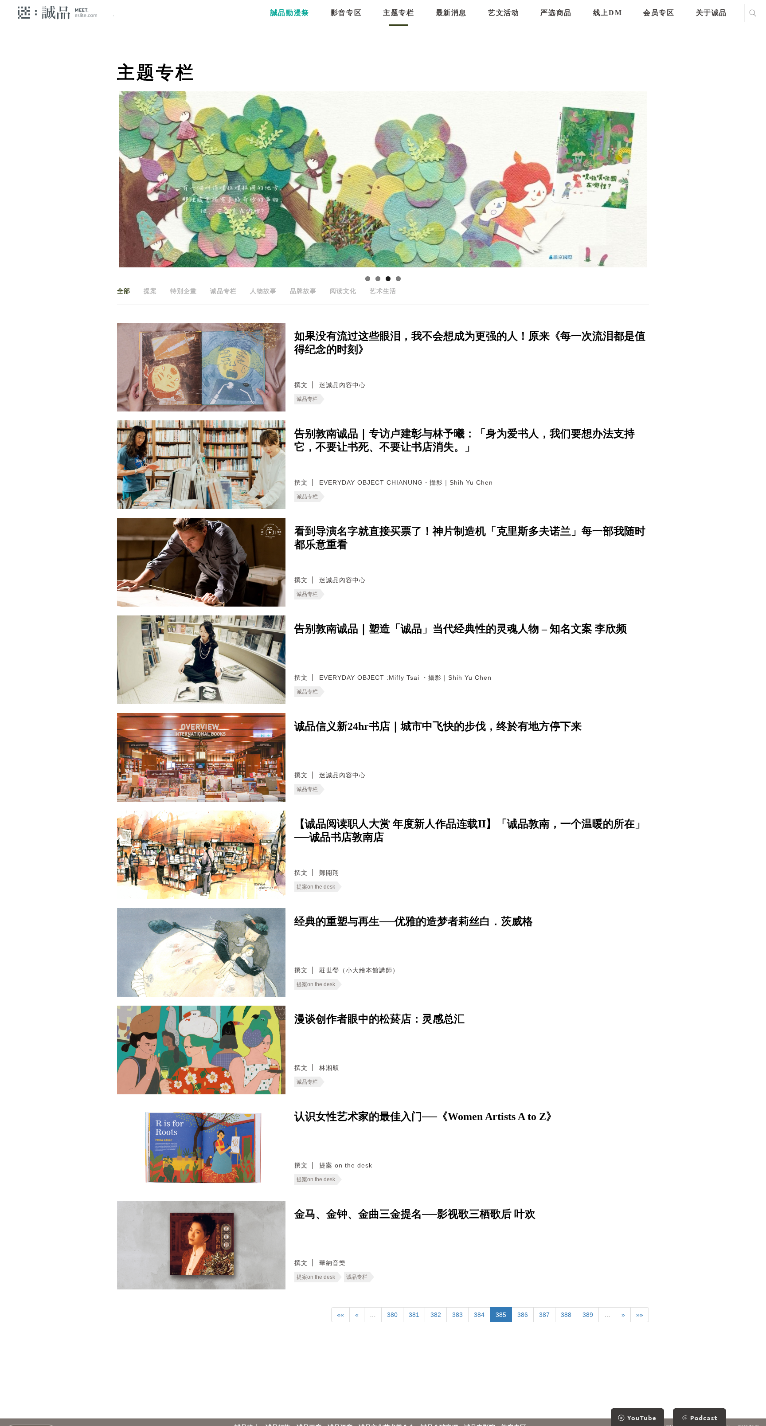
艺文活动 (503, 12)
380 (392, 1314)
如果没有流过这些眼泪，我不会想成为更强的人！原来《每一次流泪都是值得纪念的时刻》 (469, 342)
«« (340, 1314)
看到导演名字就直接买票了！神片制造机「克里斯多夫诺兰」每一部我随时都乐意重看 (469, 537)
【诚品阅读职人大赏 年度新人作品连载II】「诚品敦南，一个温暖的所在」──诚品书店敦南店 (469, 830)
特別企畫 (183, 290)
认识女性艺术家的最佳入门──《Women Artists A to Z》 (425, 1116)
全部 (123, 290)
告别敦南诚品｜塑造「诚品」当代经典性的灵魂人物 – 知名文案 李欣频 (460, 629)
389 (587, 1314)
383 (457, 1314)
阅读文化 (343, 290)
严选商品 (555, 12)
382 (435, 1314)
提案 (150, 290)
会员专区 (658, 12)
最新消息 (451, 12)
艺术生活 (383, 290)
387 (544, 1314)
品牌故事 (303, 290)
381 (414, 1314)
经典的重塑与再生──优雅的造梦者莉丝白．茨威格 (413, 921)
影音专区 (346, 12)
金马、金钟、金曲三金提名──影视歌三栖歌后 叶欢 (414, 1214)
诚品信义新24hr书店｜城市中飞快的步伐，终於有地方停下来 (438, 726)
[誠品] (57, 12)
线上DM (607, 12)
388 (566, 1314)
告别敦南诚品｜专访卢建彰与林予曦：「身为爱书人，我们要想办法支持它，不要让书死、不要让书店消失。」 (464, 440)
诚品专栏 (223, 290)
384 (479, 1314)
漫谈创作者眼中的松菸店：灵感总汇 (379, 1019)
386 (522, 1314)
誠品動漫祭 (289, 12)
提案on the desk (316, 887)
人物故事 (263, 290)
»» (639, 1314)
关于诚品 (711, 12)
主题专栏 (398, 12)
